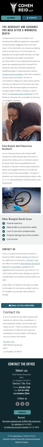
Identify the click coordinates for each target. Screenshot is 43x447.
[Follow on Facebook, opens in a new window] (18, 404)
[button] (9, 18)
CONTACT (33, 18)
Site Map (13, 439)
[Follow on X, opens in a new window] (22, 404)
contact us (26, 257)
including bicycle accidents (12, 74)
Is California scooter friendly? (16, 427)
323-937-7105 (32, 260)
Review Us (22, 412)
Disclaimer (6, 439)
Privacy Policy (21, 439)
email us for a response (22, 306)
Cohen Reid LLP (17, 436)
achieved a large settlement (21, 94)
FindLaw (25, 442)
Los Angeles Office (22, 393)
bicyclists (6, 180)
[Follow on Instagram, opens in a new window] (27, 404)
